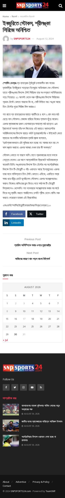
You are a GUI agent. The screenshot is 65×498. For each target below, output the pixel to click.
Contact (7, 485)
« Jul (5, 340)
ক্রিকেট (14, 16)
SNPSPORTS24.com (21, 491)
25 (32, 326)
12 (41, 311)
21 (58, 318)
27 (49, 326)
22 (7, 326)
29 (7, 334)
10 (24, 311)
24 (24, 326)
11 (32, 311)
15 (7, 318)
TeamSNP (50, 491)
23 (15, 326)
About (6, 481)
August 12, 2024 (44, 38)
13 (49, 311)
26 (41, 326)
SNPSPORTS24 (22, 38)
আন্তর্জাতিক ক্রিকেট (27, 16)
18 (32, 318)
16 (15, 318)
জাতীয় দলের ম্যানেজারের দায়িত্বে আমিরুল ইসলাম (42, 421)
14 (58, 311)
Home (6, 16)
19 (41, 318)
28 (58, 326)
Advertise (21, 481)
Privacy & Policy (41, 481)
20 (49, 318)
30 (15, 334)
